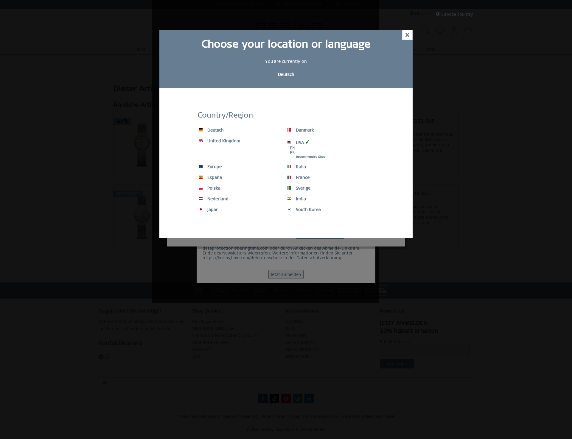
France (302, 177)
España (214, 177)
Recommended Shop (310, 156)
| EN (291, 148)
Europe (214, 166)
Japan (212, 209)
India (300, 198)
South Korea (308, 209)
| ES (291, 152)
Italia (300, 166)
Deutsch (215, 130)
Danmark (304, 130)
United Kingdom (223, 140)
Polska (213, 188)
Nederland (217, 198)
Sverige (302, 188)
